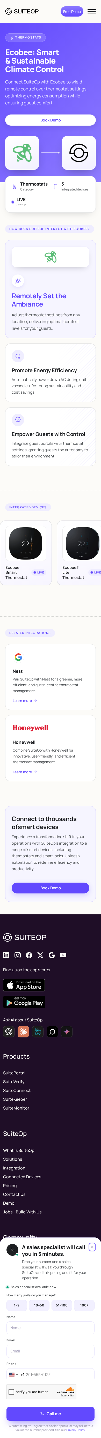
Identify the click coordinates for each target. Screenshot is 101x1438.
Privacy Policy (75, 1430)
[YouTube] (63, 955)
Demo (9, 1203)
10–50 (39, 1305)
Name (10, 1317)
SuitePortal (14, 1073)
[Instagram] (18, 955)
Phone (11, 1363)
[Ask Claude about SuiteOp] (23, 1031)
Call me (54, 1414)
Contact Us (14, 1194)
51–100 (62, 1305)
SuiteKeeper (15, 1099)
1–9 (16, 1305)
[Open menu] (92, 11)
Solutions (12, 1159)
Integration (14, 1168)
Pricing (10, 1185)
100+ (84, 1305)
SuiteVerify (14, 1082)
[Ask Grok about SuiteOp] (52, 1031)
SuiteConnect (17, 1090)
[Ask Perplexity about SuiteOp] (38, 1031)
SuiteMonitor (16, 1108)
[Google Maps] (52, 955)
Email (10, 1340)
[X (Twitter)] (40, 955)
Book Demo (50, 120)
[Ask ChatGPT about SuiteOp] (9, 1031)
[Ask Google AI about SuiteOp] (67, 1031)
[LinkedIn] (6, 955)
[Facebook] (29, 955)
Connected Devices (22, 1177)
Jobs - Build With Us (22, 1212)
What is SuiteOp (18, 1150)
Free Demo (72, 11)
